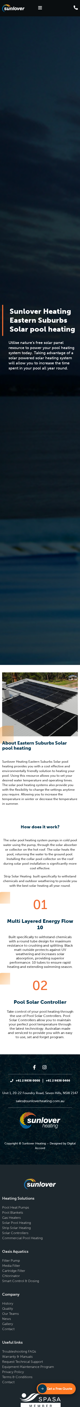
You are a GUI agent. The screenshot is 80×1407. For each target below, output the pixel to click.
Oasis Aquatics (15, 1251)
